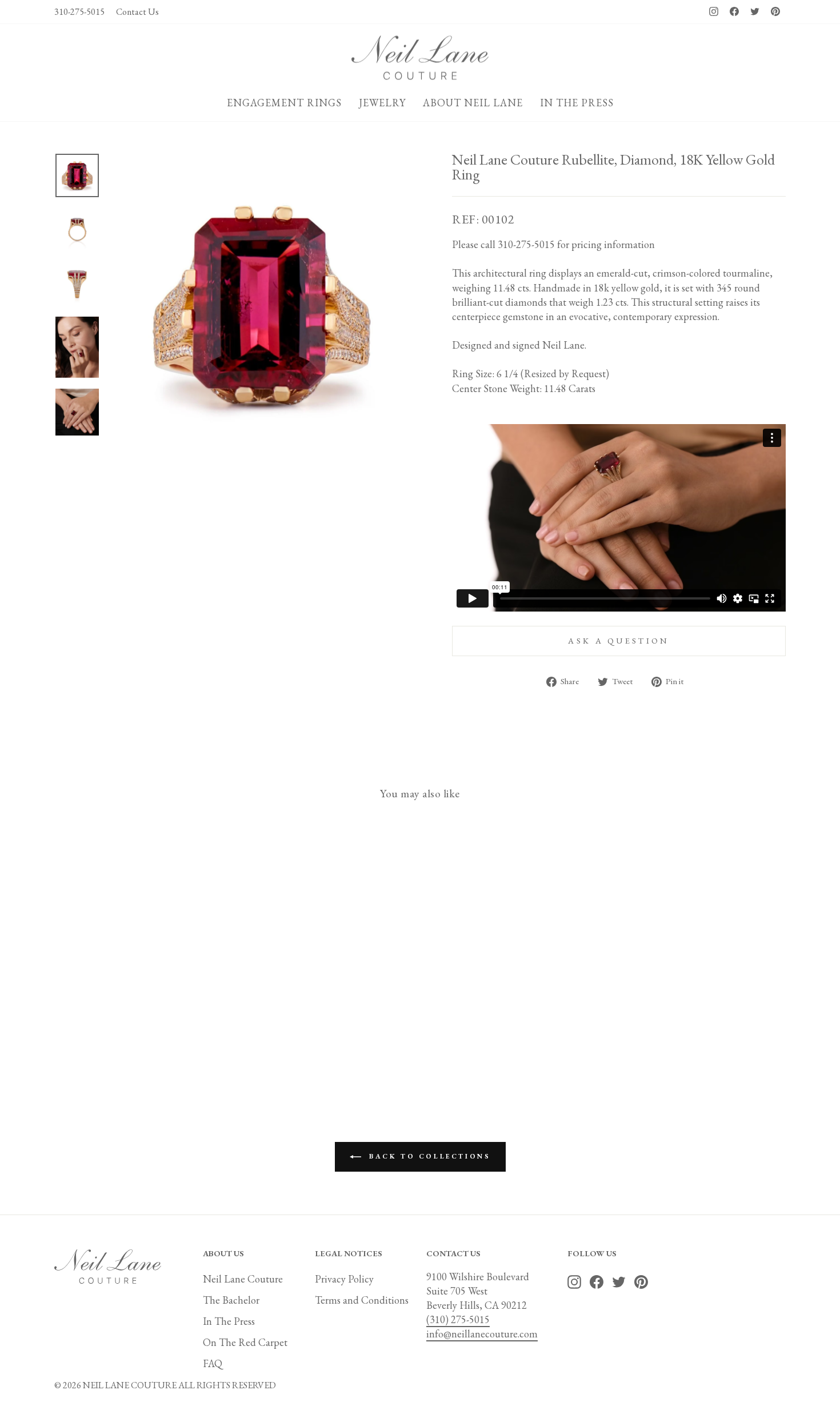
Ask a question (618, 640)
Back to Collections (428, 1156)
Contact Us (137, 12)
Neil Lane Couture (243, 1278)
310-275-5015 (79, 12)
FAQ (212, 1363)
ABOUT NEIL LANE (473, 102)
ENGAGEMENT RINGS (284, 102)
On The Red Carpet (245, 1342)
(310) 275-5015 (458, 1319)
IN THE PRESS (577, 102)
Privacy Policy (344, 1278)
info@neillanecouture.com (482, 1333)
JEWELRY (382, 102)
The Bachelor (231, 1300)
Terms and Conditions (362, 1300)
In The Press (229, 1321)
